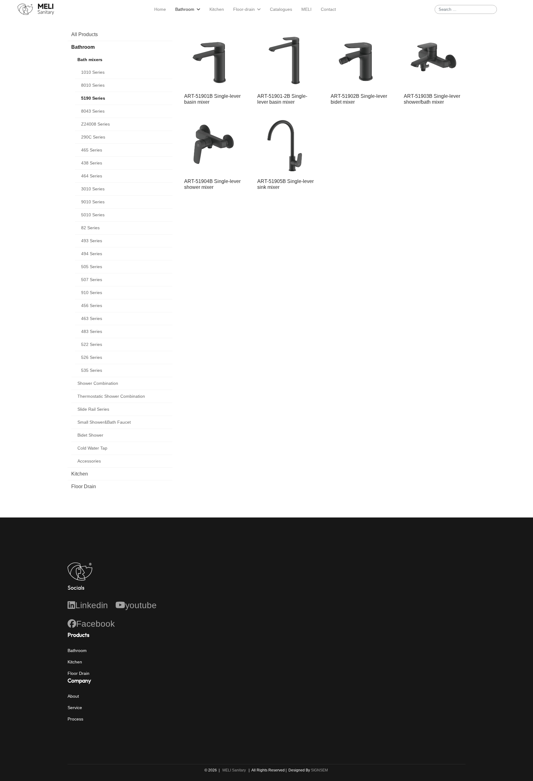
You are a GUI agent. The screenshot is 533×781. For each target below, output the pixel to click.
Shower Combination (97, 383)
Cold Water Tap (92, 448)
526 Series (91, 357)
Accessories (89, 461)
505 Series (91, 266)
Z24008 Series (95, 124)
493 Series (91, 240)
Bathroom (184, 9)
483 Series (91, 331)
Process (75, 719)
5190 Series (93, 98)
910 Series (91, 292)
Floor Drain (83, 486)
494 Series (91, 253)
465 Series (91, 149)
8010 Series (93, 85)
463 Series (91, 318)
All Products (84, 34)
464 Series (91, 175)
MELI (306, 9)
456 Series (91, 305)
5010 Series (93, 214)
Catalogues (281, 9)
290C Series (93, 137)
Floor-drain (244, 9)
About (73, 696)
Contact (328, 9)
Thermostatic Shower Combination (111, 396)
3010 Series (93, 188)
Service (75, 707)
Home (160, 9)
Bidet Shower (90, 435)
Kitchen (216, 9)
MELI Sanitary (234, 770)
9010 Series (93, 201)
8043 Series (93, 111)
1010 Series (93, 72)
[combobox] (466, 9)
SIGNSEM (320, 770)
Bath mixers (89, 59)
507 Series (91, 279)
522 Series (91, 344)
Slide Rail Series (93, 409)
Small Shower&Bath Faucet (104, 422)
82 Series (90, 227)
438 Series (91, 162)
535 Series (91, 370)
